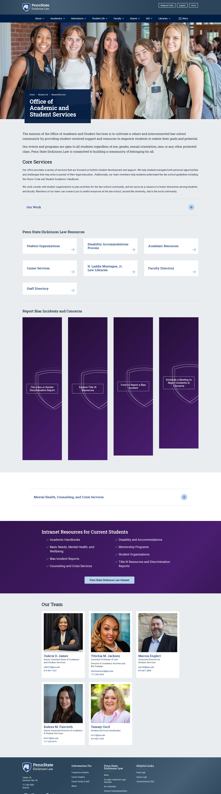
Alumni (133, 18)
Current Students (78, 777)
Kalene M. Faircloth (58, 727)
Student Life (98, 18)
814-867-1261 (50, 670)
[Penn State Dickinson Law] (38, 7)
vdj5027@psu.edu (52, 667)
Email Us (26, 787)
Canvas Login (141, 777)
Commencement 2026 (145, 781)
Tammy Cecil (100, 727)
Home (32, 95)
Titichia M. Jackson (105, 656)
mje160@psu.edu (146, 667)
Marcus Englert (149, 656)
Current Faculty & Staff (80, 781)
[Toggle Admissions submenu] (85, 18)
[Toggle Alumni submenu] (139, 18)
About (38, 18)
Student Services (58, 95)
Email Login (140, 772)
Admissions (77, 18)
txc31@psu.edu (98, 735)
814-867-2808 (144, 670)
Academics (56, 18)
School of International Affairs (115, 791)
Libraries (163, 18)
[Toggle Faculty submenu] (123, 18)
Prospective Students (80, 772)
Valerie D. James (56, 656)
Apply (182, 5)
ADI (148, 18)
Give (193, 5)
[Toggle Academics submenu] (64, 18)
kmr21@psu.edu (51, 738)
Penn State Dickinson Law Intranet (109, 580)
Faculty (117, 18)
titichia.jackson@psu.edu (102, 671)
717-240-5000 (28, 785)
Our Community (110, 786)
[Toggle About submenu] (43, 18)
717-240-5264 (97, 674)
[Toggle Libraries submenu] (169, 18)
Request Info (167, 5)
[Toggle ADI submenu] (151, 18)
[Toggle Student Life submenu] (107, 18)
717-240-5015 (50, 741)
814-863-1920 (97, 739)
